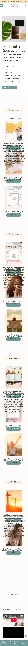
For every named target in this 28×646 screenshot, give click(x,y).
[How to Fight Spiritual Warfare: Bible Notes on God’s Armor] (14, 320)
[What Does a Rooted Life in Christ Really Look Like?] (14, 129)
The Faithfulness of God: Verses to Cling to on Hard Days (13, 550)
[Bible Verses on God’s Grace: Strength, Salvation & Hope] (14, 501)
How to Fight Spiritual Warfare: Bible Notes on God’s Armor (13, 336)
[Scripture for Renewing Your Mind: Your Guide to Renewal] (14, 444)
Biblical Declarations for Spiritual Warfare (13, 302)
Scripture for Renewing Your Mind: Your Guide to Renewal (13, 460)
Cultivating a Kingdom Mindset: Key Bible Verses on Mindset (13, 427)
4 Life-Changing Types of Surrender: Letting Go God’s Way (13, 213)
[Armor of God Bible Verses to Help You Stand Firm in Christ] (14, 377)
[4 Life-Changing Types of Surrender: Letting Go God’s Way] (14, 197)
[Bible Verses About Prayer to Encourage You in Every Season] (14, 253)
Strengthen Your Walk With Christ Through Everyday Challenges (13, 179)
